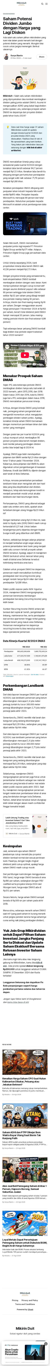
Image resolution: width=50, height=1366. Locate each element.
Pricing (15, 1300)
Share (41, 57)
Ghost (30, 1309)
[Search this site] (42, 4)
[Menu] (46, 4)
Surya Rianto (17, 55)
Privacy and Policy (30, 1300)
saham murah (9, 14)
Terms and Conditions (25, 1304)
